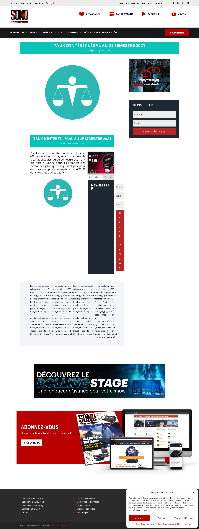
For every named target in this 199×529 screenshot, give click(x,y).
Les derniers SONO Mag (32, 505)
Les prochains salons (85, 498)
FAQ (121, 3)
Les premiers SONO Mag (33, 502)
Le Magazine (17, 32)
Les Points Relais (83, 505)
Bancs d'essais (124, 14)
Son (32, 32)
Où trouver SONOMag (97, 32)
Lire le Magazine (36, 3)
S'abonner (177, 32)
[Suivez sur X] (188, 3)
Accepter (139, 518)
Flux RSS (25, 512)
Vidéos (182, 14)
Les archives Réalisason (32, 498)
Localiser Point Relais (85, 509)
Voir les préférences (183, 518)
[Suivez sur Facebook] (173, 3)
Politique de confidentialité (143, 524)
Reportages (93, 14)
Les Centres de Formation (87, 502)
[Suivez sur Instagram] (178, 3)
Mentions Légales (184, 524)
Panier (158, 3)
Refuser (161, 518)
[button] (193, 492)
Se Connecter (17, 3)
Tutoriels (153, 14)
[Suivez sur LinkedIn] (183, 3)
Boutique (147, 3)
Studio (59, 32)
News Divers (106, 50)
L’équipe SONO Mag (31, 509)
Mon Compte (132, 3)
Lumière (45, 32)
